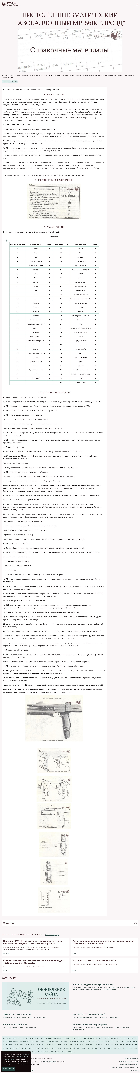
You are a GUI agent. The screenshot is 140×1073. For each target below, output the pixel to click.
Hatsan (92, 1038)
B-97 (20, 1038)
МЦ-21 (78, 1048)
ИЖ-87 (87, 1045)
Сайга (119, 1048)
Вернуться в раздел (52, 935)
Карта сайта (134, 1070)
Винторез (73, 1041)
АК (33, 1041)
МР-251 (30, 1048)
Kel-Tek (110, 1038)
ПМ (104, 1048)
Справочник (6, 82)
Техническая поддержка (131, 1058)
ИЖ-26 (135, 1041)
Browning (49, 1038)
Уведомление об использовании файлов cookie (124, 1067)
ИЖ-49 (43, 1045)
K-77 (105, 1038)
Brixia (43, 1038)
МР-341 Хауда (38, 1048)
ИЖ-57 (59, 1045)
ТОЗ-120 (33, 1051)
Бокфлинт (55, 1041)
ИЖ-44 (38, 1045)
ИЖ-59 (70, 1045)
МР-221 (18, 1048)
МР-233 (24, 1048)
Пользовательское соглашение (128, 1061)
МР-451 (54, 1048)
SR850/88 (134, 1038)
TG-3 (4, 1041)
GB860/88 (86, 1038)
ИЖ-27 (5, 1045)
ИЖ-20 (118, 1041)
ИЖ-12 (107, 1041)
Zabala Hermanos (13, 1041)
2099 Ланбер (7, 1038)
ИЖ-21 (124, 1041)
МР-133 (116, 1045)
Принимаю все (8, 1069)
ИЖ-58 (65, 1045)
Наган (84, 1048)
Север (125, 1048)
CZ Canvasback (57, 1038)
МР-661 (14, 82)
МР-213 (12, 1048)
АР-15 (37, 1041)
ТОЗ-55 (51, 1051)
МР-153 (128, 1045)
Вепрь (66, 1041)
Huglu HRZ (99, 1038)
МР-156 (5, 1048)
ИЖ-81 (81, 1045)
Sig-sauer (127, 1038)
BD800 (31, 1038)
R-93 (121, 1038)
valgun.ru (26, 1054)
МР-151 (122, 1045)
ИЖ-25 (129, 1041)
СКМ (135, 1048)
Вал (61, 1041)
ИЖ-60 (76, 1045)
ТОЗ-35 (45, 1051)
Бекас (43, 1041)
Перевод (94, 1048)
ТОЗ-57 (57, 1051)
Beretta (37, 1038)
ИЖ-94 (98, 1045)
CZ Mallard (67, 1038)
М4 (112, 1045)
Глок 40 (94, 1041)
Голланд (100, 1041)
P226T (116, 1038)
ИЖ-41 (27, 1045)
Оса (89, 1048)
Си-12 (130, 1048)
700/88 (15, 1038)
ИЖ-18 (112, 1041)
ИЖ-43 (32, 1045)
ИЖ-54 (54, 1045)
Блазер (48, 1041)
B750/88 (25, 1038)
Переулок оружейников (49, 1061)
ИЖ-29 (11, 1045)
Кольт (103, 1045)
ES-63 (73, 1038)
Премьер (109, 1048)
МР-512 (66, 1048)
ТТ (74, 1051)
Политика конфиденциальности (128, 1064)
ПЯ (115, 1048)
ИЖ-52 (49, 1045)
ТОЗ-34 (40, 1051)
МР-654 (72, 1048)
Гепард (88, 1041)
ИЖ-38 (16, 1045)
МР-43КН (47, 1048)
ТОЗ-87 (63, 1051)
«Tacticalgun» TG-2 (25, 1041)
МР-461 (60, 1048)
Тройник (69, 1051)
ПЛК (100, 1048)
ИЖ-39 (21, 1045)
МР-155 (134, 1045)
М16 (107, 1045)
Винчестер (80, 1041)
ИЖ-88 (92, 1045)
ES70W (79, 1038)
